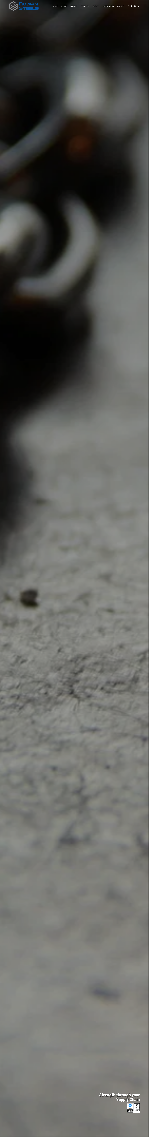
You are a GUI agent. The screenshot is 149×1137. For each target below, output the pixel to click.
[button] (127, 6)
